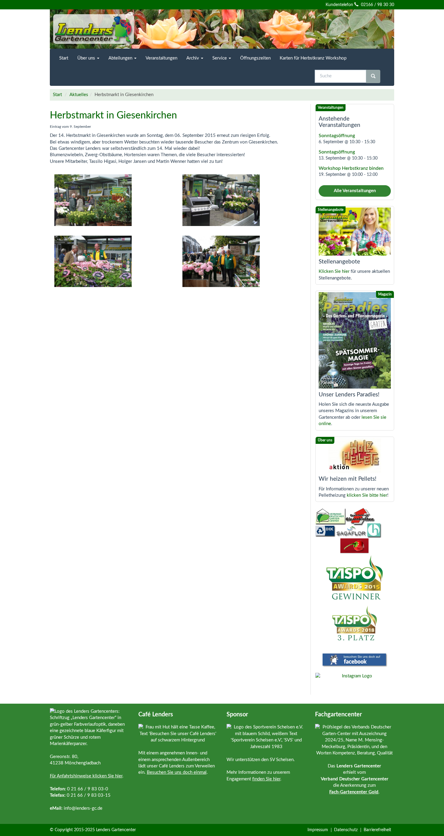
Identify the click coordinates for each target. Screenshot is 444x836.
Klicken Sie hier (334, 271)
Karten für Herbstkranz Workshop (313, 58)
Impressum (317, 830)
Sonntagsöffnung (337, 135)
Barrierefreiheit (377, 830)
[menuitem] (64, 58)
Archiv (193, 58)
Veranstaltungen (161, 58)
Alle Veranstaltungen (355, 191)
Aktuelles (78, 94)
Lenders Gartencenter (116, 830)
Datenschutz (346, 830)
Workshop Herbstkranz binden (351, 168)
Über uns (86, 58)
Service (220, 58)
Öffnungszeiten (255, 58)
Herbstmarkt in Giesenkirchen (113, 115)
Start (63, 58)
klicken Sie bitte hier (367, 495)
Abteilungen (121, 58)
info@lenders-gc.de (83, 808)
